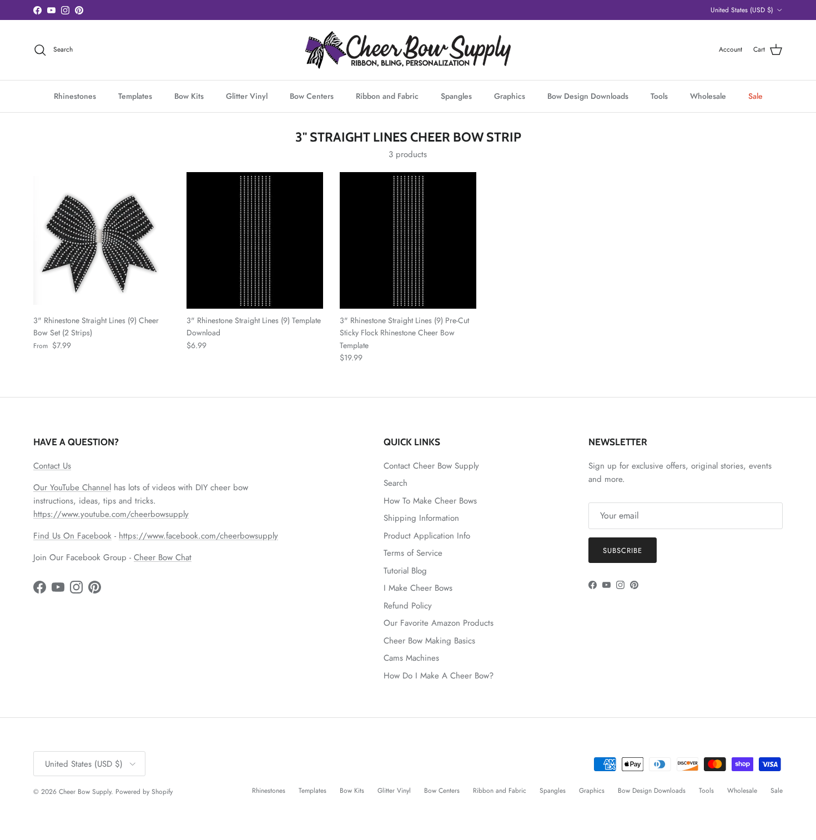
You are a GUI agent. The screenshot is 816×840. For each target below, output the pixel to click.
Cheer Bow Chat (163, 557)
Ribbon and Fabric (387, 96)
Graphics (509, 96)
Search (395, 483)
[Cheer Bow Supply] (408, 50)
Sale (755, 96)
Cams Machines (411, 658)
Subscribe (622, 550)
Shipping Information (421, 518)
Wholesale (708, 96)
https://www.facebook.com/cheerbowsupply (198, 536)
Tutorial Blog (405, 571)
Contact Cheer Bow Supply (431, 466)
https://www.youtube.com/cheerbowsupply (111, 514)
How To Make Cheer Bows (430, 501)
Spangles (456, 96)
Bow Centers (312, 96)
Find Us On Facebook (72, 536)
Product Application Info (427, 536)
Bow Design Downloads (587, 96)
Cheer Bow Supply (85, 792)
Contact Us (52, 466)
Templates (135, 96)
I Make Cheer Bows (418, 588)
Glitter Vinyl (247, 96)
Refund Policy (408, 606)
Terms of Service (413, 553)
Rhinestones (75, 96)
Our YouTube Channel (72, 487)
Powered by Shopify (144, 792)
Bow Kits (189, 96)
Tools (659, 96)
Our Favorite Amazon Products (438, 623)
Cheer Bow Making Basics (429, 641)
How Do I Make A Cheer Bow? (438, 676)
